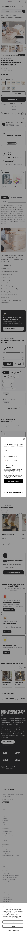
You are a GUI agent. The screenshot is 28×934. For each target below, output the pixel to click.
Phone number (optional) (10, 456)
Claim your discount (13, 481)
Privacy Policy (15, 918)
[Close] (24, 439)
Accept (13, 922)
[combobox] (7, 460)
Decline (12, 926)
